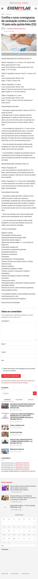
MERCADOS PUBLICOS (17, 449)
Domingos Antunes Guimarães (16, 28)
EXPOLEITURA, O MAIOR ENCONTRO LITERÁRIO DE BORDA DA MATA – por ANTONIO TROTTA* (21, 441)
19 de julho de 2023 (9, 31)
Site (2, 360)
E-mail (4, 352)
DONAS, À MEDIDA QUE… (17, 425)
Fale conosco (25, 573)
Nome (3, 344)
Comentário (5, 321)
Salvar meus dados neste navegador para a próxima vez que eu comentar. (19, 369)
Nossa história (15, 573)
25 (14, 538)
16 (4, 534)
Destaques (9, 14)
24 (9, 538)
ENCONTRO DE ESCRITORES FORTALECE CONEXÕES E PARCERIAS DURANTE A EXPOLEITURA (22, 405)
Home (2, 14)
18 (14, 534)
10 (9, 531)
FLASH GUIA (4, 573)
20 (24, 534)
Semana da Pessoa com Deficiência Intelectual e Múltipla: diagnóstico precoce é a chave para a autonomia (23, 497)
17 (9, 534)
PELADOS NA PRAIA (16, 432)
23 (4, 538)
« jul (2, 545)
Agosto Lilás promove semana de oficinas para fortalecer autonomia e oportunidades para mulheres (23, 487)
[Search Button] (35, 393)
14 (29, 531)
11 (14, 531)
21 (29, 534)
